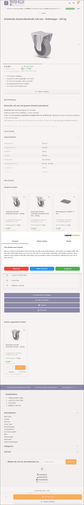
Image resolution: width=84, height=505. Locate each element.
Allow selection (42, 269)
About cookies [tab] (42, 241)
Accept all (67, 269)
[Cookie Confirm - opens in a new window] (72, 235)
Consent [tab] (15, 241)
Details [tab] (68, 241)
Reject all (16, 269)
